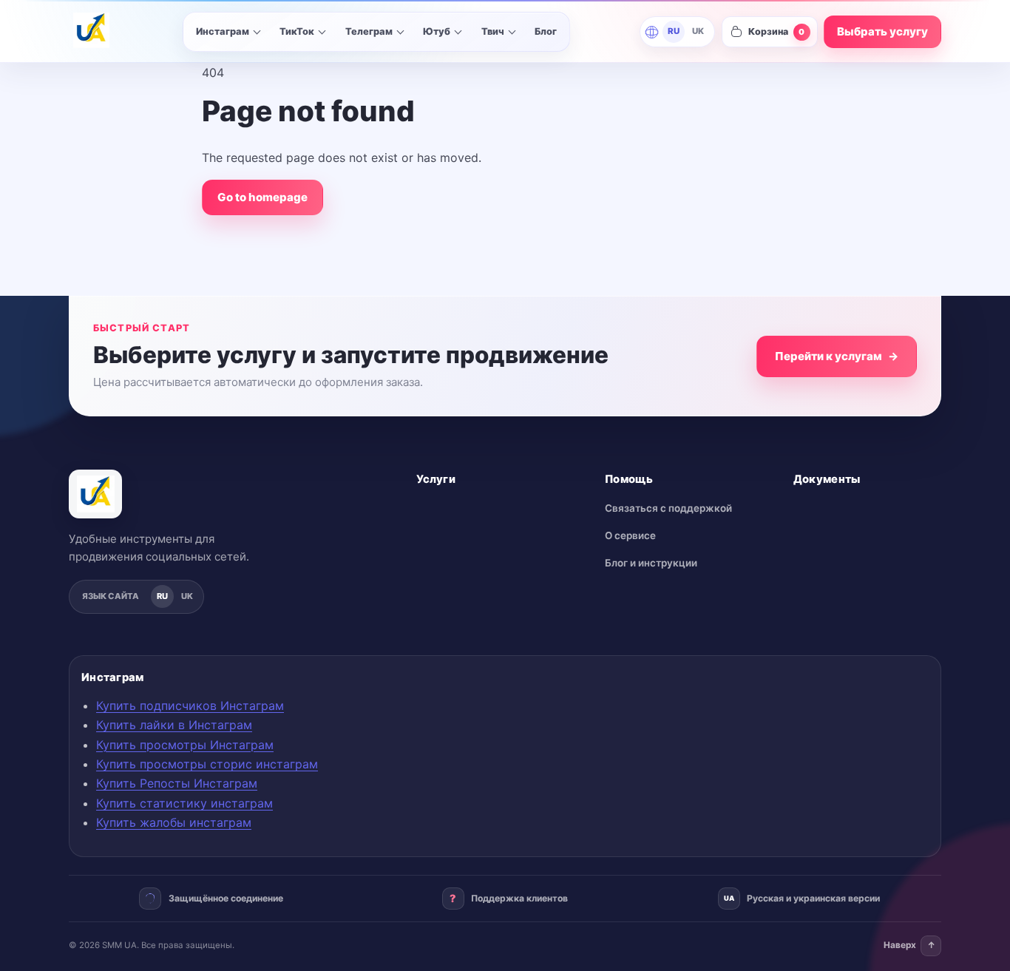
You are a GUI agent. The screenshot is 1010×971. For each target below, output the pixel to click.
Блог (546, 31)
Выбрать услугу (882, 31)
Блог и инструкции (651, 563)
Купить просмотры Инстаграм (185, 744)
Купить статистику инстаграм (184, 803)
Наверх (909, 945)
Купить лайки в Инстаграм (174, 724)
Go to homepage (262, 197)
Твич (492, 31)
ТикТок (296, 31)
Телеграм (369, 31)
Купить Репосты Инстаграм (176, 783)
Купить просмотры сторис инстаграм (207, 764)
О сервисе (630, 535)
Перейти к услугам (836, 356)
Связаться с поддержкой (668, 508)
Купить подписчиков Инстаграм (190, 705)
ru (673, 31)
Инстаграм (222, 31)
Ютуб (436, 31)
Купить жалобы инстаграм (173, 822)
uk (698, 31)
